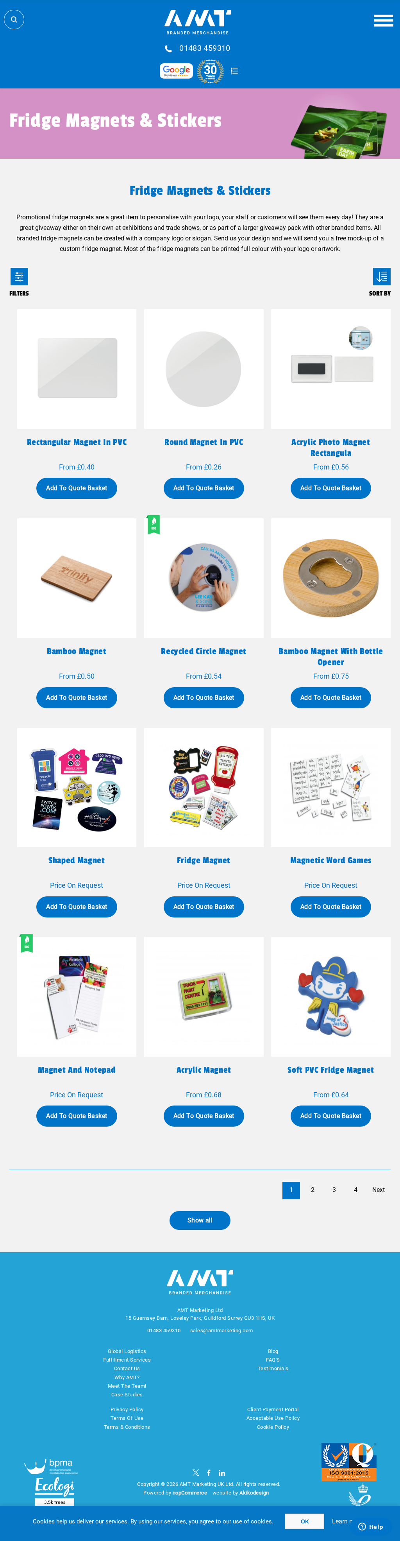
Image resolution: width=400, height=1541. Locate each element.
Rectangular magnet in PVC (77, 442)
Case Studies (127, 1395)
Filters (19, 276)
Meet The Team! (127, 1386)
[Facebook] (209, 1473)
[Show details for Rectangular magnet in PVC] (77, 369)
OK (305, 1521)
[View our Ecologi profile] (54, 1491)
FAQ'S (273, 1360)
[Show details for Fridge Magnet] (204, 788)
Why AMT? (127, 1377)
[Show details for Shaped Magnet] (77, 788)
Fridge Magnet (203, 860)
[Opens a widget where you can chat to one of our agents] (370, 1527)
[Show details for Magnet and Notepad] (77, 997)
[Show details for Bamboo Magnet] (77, 578)
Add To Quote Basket (76, 488)
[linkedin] (222, 1473)
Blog (273, 1351)
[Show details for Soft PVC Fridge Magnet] (331, 997)
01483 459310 (204, 48)
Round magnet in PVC (203, 442)
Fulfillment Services (127, 1360)
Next (378, 1189)
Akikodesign (254, 1493)
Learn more (347, 1521)
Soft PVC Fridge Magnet (331, 1070)
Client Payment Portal (273, 1409)
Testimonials (273, 1368)
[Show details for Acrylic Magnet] (204, 997)
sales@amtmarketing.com (221, 1330)
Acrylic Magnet (204, 1070)
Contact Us (127, 1368)
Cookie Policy (273, 1427)
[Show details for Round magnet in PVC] (204, 369)
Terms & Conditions (127, 1427)
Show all (200, 1220)
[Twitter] (196, 1473)
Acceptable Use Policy (273, 1418)
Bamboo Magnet (77, 651)
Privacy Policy (127, 1409)
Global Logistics (127, 1351)
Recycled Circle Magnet (203, 651)
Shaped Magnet (76, 860)
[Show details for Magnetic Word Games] (331, 788)
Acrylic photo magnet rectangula (330, 447)
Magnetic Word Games (330, 860)
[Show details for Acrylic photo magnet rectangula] (331, 369)
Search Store (14, 19)
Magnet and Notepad (76, 1070)
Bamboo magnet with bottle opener (331, 656)
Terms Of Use (127, 1418)
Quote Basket (234, 71)
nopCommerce (190, 1493)
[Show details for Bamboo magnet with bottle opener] (331, 578)
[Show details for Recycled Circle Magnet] (204, 578)
